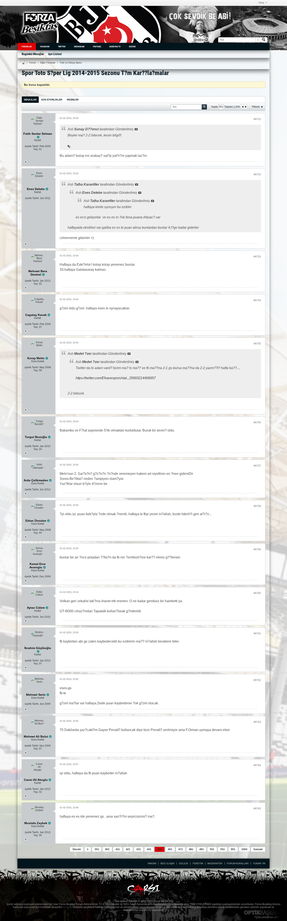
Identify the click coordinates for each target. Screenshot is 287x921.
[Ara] (263, 39)
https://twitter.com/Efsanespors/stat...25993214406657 (116, 378)
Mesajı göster (136, 129)
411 (118, 849)
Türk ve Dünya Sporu (71, 62)
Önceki (76, 849)
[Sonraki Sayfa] (245, 106)
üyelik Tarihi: (32, 146)
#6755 (257, 343)
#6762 (257, 680)
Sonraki (258, 849)
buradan (68, 907)
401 (107, 849)
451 (159, 849)
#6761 (257, 633)
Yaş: (35, 149)
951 (233, 849)
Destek (132, 46)
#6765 (257, 808)
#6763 (257, 721)
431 (138, 849)
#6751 (257, 119)
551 (222, 849)
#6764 (257, 765)
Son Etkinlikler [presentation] (51, 99)
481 (191, 849)
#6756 (257, 422)
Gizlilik (183, 863)
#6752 (257, 174)
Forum (32, 62)
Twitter (62, 46)
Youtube (97, 46)
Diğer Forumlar (47, 62)
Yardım (151, 863)
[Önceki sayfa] (242, 106)
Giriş (261, 2)
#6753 (257, 256)
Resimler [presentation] (73, 99)
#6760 (257, 593)
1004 (244, 849)
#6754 (257, 300)
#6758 (257, 506)
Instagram (79, 46)
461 (170, 849)
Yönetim (197, 863)
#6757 (257, 465)
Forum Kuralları (238, 863)
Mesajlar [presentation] (30, 99)
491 (201, 849)
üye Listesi (55, 54)
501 (212, 849)
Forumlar (27, 46)
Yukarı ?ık (259, 863)
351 (97, 849)
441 (149, 849)
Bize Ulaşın (167, 863)
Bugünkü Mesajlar (33, 54)
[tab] (30, 99)
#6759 (257, 549)
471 (180, 849)
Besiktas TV (115, 46)
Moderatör (214, 863)
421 (128, 849)
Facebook (45, 46)
